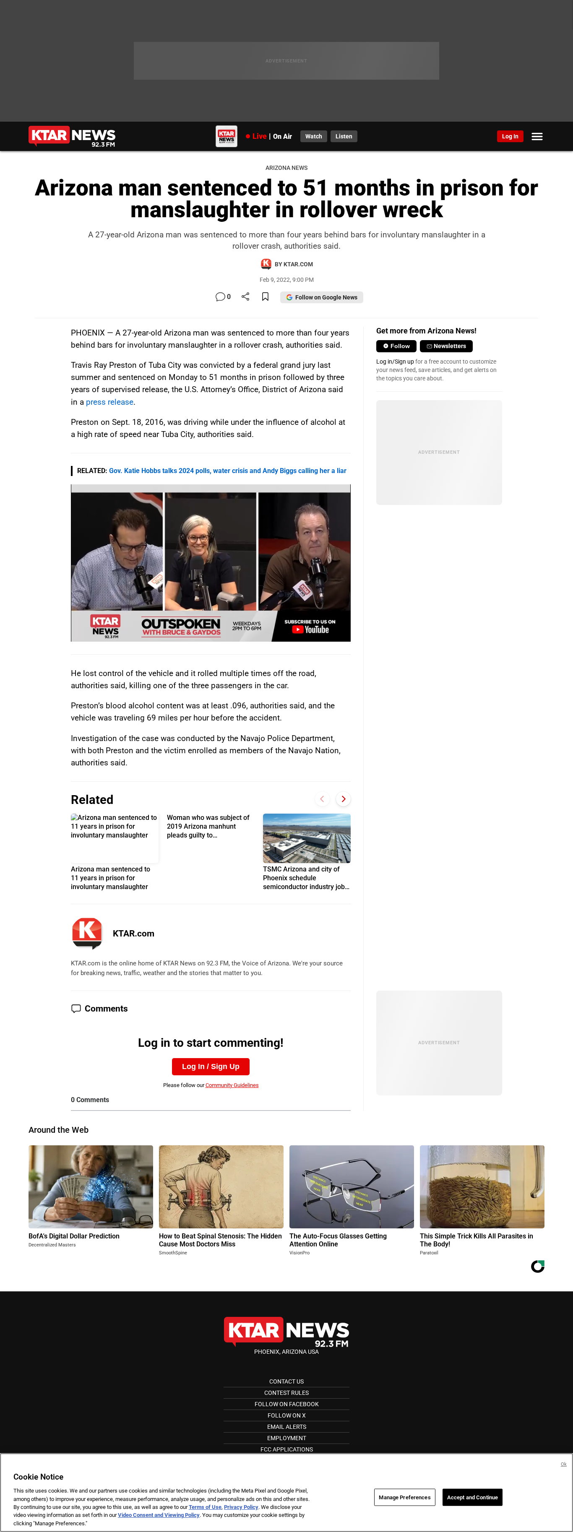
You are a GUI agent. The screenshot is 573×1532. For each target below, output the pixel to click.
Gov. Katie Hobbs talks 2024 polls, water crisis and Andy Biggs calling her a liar (227, 471)
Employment (286, 1438)
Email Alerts (286, 1426)
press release (109, 402)
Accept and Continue (472, 1497)
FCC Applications (286, 1449)
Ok (564, 1464)
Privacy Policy (241, 1507)
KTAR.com (133, 934)
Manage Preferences (404, 1497)
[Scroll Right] (343, 798)
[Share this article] (245, 297)
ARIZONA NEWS (286, 168)
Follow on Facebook (287, 1404)
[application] (211, 563)
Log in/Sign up (395, 361)
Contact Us (286, 1381)
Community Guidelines (232, 1085)
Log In (510, 136)
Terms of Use (205, 1507)
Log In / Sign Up (211, 1066)
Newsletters (450, 346)
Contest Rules (286, 1392)
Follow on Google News (326, 297)
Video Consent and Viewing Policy (159, 1515)
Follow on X (287, 1415)
